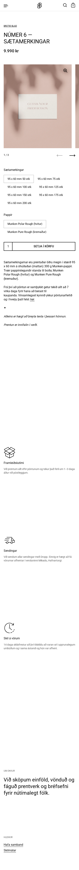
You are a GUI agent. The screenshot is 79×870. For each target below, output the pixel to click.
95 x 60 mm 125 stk (51, 187)
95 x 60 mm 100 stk (19, 187)
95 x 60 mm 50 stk (19, 179)
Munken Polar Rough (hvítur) (25, 224)
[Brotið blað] (39, 5)
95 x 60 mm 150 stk (19, 195)
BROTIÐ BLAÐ (10, 26)
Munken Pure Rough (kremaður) (27, 232)
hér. (32, 299)
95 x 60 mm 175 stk (51, 195)
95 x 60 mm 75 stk (49, 179)
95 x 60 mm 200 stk (19, 203)
